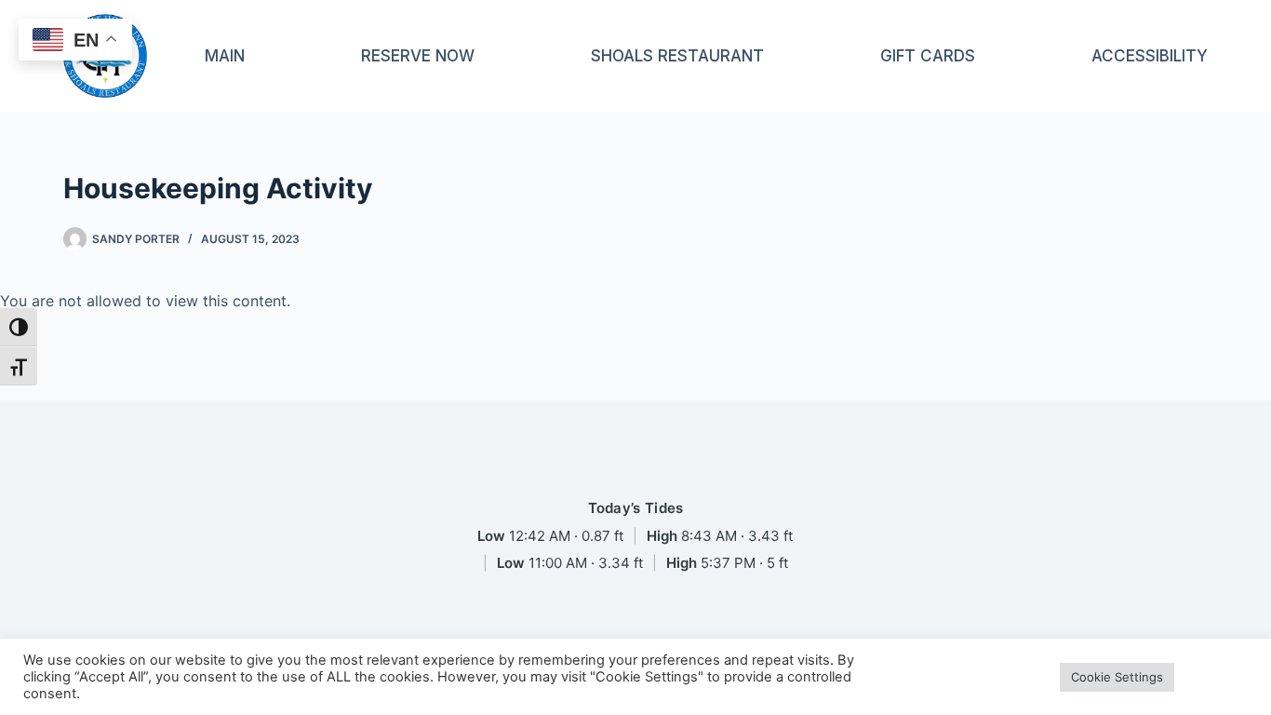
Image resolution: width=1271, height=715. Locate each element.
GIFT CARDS (927, 56)
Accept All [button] (1216, 676)
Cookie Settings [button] (1117, 676)
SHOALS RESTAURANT (677, 56)
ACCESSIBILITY (1149, 56)
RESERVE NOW (418, 56)
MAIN (225, 56)
